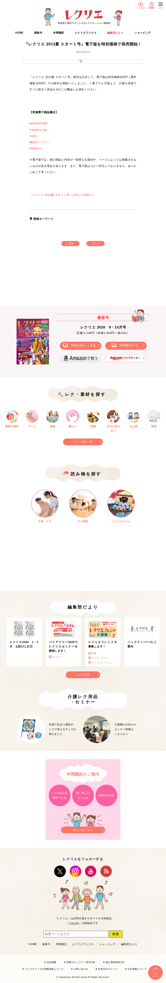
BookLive (36, 148)
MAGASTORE (39, 123)
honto (33, 136)
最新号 (38, 32)
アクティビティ (100, 658)
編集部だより (115, 32)
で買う (137, 358)
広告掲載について (137, 969)
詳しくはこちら (83, 830)
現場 (94, 653)
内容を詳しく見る (83, 345)
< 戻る (70, 243)
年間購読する (129, 345)
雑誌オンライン (40, 142)
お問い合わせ (81, 969)
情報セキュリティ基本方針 (81, 962)
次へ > (96, 243)
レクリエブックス (86, 32)
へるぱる (73, 923)
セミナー (57, 657)
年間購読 (151, 8)
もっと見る (83, 674)
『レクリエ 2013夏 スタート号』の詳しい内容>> (61, 194)
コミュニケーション (102, 662)
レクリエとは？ (140, 8)
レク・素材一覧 (83, 441)
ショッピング (142, 32)
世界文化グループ (107, 969)
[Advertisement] (55, 279)
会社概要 (51, 962)
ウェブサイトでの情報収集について (44, 969)
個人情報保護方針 (115, 962)
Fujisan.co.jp (38, 129)
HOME (19, 32)
